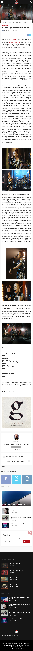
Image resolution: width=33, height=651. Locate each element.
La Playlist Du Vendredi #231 (16, 584)
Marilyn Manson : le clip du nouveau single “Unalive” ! (20, 510)
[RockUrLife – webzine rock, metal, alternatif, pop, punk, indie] (17, 631)
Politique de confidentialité (8, 639)
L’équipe (9, 635)
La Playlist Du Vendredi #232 (16, 577)
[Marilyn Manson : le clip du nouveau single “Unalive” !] (5, 511)
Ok (9, 648)
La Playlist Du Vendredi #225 (16, 570)
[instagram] (20, 449)
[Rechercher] (31, 2)
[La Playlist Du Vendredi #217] (4, 565)
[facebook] (15, 449)
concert (14, 39)
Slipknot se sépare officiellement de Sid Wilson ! (16, 504)
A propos (4, 635)
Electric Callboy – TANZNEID (17, 523)
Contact (16, 639)
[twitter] (17, 449)
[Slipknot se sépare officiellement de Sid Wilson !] (16, 498)
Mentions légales (16, 635)
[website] (13, 449)
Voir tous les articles (16, 446)
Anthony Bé (6, 30)
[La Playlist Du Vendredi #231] (4, 586)
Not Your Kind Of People (14, 42)
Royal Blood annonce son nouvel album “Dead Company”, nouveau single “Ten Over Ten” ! (20, 517)
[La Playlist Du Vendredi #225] (4, 572)
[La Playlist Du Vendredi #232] (4, 579)
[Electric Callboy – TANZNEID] (5, 525)
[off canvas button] (2, 2)
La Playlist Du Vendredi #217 (16, 563)
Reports (5, 25)
